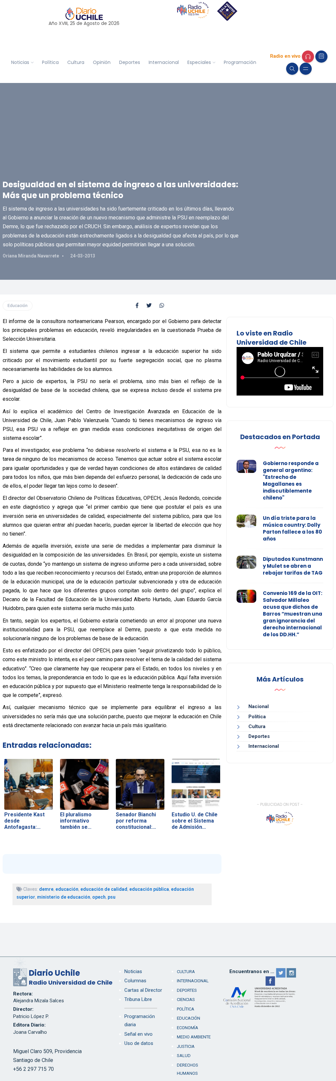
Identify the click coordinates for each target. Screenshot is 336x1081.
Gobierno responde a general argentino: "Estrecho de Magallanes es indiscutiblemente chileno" (291, 480)
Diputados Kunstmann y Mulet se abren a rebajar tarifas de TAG (293, 566)
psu (112, 897)
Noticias (20, 62)
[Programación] (321, 57)
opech (99, 897)
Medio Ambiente (194, 1036)
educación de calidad (103, 889)
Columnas (135, 981)
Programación (240, 62)
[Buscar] (292, 69)
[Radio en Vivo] (308, 57)
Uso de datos (138, 1043)
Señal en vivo (138, 1034)
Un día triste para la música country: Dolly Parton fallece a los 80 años (292, 528)
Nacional (258, 706)
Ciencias (186, 999)
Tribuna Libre (138, 999)
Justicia (186, 1046)
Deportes (129, 62)
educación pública (149, 889)
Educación (18, 305)
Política (50, 62)
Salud (184, 1055)
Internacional (164, 62)
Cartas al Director (143, 990)
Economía (187, 1027)
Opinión (102, 62)
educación (66, 889)
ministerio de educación (63, 897)
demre (46, 889)
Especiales (199, 62)
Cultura (75, 62)
